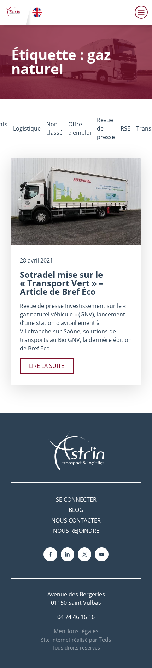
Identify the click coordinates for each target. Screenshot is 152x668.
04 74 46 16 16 (76, 617)
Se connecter (76, 499)
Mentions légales (76, 631)
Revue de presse (106, 128)
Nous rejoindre (76, 531)
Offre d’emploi (79, 128)
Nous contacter (76, 520)
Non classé (54, 128)
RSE (125, 128)
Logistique (27, 128)
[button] (141, 12)
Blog (76, 510)
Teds (105, 640)
